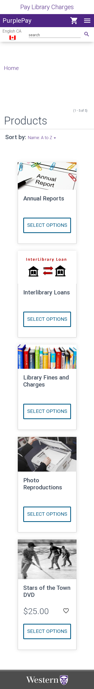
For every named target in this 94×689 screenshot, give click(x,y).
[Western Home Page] (47, 680)
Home (11, 68)
